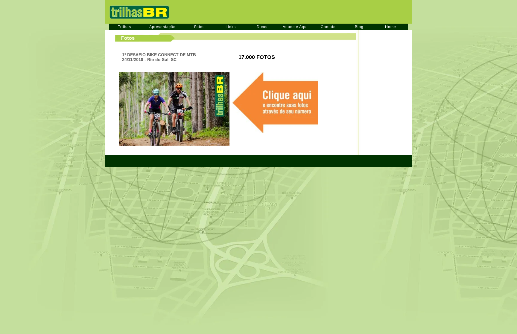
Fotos (199, 27)
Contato (328, 27)
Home (390, 27)
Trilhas (124, 27)
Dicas (262, 27)
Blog (359, 27)
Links (231, 27)
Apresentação (162, 27)
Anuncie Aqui (295, 27)
